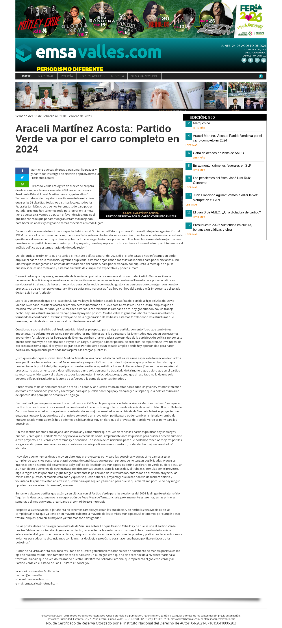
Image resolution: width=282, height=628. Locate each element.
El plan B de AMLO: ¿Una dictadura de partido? (227, 212)
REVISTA (117, 76)
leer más (199, 128)
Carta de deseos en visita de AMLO (218, 153)
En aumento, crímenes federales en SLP (222, 165)
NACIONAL (46, 76)
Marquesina (201, 123)
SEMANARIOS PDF (144, 76)
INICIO (27, 76)
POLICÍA (67, 76)
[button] (21, 96)
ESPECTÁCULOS (92, 76)
